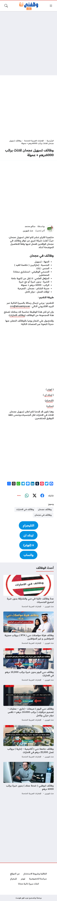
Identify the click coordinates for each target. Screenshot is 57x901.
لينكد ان (48, 394)
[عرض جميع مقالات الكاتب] (50, 228)
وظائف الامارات (17, 315)
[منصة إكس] (34, 495)
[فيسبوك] (42, 495)
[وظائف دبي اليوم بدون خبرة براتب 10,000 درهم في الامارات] (28, 665)
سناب (50, 406)
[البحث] (6, 6)
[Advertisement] (28, 43)
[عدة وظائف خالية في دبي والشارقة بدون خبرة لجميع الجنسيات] (28, 591)
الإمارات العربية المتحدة (34, 141)
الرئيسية (50, 141)
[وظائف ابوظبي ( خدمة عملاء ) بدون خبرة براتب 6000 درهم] (28, 778)
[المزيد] (19, 495)
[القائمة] (51, 6)
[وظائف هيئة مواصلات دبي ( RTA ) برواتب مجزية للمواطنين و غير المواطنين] (28, 628)
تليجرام (49, 400)
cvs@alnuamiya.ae (20, 306)
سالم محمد (30, 226)
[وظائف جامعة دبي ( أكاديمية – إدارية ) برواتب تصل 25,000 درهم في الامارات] (28, 742)
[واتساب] (27, 495)
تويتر (49, 389)
